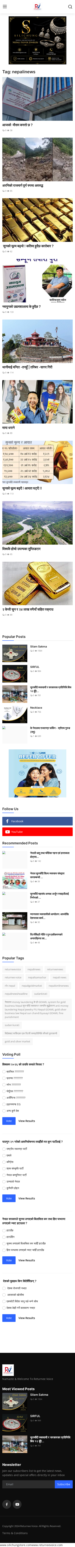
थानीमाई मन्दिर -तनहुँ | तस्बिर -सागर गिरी (27, 367)
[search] (70, 6)
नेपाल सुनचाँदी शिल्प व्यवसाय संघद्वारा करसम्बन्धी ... (47, 875)
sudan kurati (12, 1025)
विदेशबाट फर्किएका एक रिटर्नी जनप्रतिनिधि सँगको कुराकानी (31, 1033)
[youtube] (17, 1504)
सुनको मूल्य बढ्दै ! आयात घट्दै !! (22, 488)
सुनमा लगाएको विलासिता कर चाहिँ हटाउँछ (26, 1243)
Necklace (36, 707)
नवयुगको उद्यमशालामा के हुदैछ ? (21, 307)
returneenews (55, 969)
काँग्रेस (10, 1162)
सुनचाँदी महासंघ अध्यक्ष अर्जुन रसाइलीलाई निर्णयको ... (49, 895)
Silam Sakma (38, 646)
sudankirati (40, 993)
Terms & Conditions (15, 1533)
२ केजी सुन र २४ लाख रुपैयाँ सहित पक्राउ (28, 609)
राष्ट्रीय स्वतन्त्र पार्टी (17, 1149)
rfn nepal (10, 985)
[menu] (5, 6)
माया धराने (8, 428)
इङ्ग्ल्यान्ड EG (14, 1104)
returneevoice (13, 969)
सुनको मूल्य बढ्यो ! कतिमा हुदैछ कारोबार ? (28, 246)
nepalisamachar (37, 977)
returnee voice (13, 977)
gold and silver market (17, 1041)
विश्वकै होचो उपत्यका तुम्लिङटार (21, 549)
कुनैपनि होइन (13, 1188)
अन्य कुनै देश (13, 1111)
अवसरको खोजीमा (16, 1295)
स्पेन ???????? (14, 1084)
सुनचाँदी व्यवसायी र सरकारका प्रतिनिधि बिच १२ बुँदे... (50, 689)
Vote (9, 1121)
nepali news (59, 977)
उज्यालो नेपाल (14, 1181)
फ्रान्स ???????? (15, 1078)
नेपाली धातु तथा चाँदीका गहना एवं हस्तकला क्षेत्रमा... (49, 854)
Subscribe (63, 1484)
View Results (26, 1121)
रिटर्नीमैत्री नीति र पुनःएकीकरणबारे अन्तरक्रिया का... (46, 936)
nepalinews (34, 969)
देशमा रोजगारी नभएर (17, 1288)
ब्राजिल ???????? (15, 1071)
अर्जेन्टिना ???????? (16, 1097)
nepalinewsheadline (16, 993)
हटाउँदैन (10, 1237)
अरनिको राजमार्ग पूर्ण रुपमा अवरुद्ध (22, 185)
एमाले (9, 1155)
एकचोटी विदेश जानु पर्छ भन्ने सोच (23, 1301)
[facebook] (6, 1504)
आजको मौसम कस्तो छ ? (17, 125)
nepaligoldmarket (32, 985)
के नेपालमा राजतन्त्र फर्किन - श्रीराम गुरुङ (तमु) (50, 729)
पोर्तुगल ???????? (15, 1091)
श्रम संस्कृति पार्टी (15, 1168)
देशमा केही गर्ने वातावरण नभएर (22, 1308)
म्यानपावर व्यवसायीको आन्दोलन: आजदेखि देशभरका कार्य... (49, 916)
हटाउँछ (10, 1230)
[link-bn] (37, 40)
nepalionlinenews (59, 985)
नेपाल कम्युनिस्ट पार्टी (17, 1175)
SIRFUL (34, 666)
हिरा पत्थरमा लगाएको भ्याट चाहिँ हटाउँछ (26, 1250)
